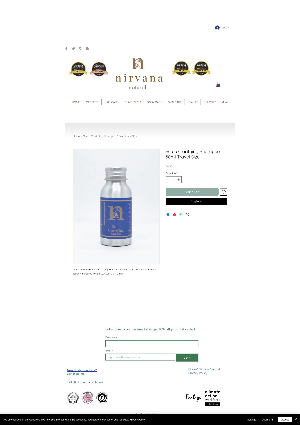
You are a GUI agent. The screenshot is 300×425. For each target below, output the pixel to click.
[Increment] (179, 180)
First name (111, 337)
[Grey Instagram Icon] (80, 48)
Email (109, 350)
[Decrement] (168, 180)
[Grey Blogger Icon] (87, 48)
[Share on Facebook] (168, 215)
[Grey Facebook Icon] (66, 48)
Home (76, 136)
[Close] (296, 419)
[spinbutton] (173, 180)
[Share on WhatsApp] (181, 215)
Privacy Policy (197, 373)
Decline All (267, 419)
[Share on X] (188, 215)
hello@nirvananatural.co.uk (85, 382)
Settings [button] (251, 419)
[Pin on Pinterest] (174, 215)
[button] (218, 84)
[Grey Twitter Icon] (73, 48)
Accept (285, 419)
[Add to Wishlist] (223, 192)
